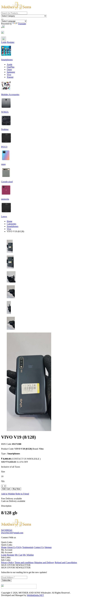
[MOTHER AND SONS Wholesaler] (16, 527)
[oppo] (6, 159)
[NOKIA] (6, 107)
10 (2, 476)
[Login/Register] (3, 39)
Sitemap (48, 547)
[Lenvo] (6, 212)
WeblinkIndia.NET (35, 595)
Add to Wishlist (8, 494)
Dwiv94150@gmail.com (12, 533)
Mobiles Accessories (10, 94)
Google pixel (7, 181)
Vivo (9, 74)
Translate (22, 23)
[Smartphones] (6, 55)
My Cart (18, 555)
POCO (4, 147)
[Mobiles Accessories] (6, 90)
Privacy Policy (7, 562)
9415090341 (6, 530)
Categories (11, 224)
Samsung (11, 72)
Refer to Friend (22, 494)
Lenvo (4, 216)
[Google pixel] (6, 177)
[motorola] (6, 194)
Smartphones (7, 59)
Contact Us (39, 547)
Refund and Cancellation (66, 562)
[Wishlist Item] (2, 33)
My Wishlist (28, 555)
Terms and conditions (24, 562)
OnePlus (10, 67)
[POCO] (6, 142)
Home (9, 221)
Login (3, 42)
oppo (3, 164)
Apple (9, 64)
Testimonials (27, 547)
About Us (11, 547)
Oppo (9, 69)
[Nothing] (6, 124)
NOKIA (5, 112)
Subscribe (6, 580)
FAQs (19, 547)
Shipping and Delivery (44, 562)
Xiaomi (10, 77)
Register (10, 42)
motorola (5, 199)
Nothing (4, 129)
